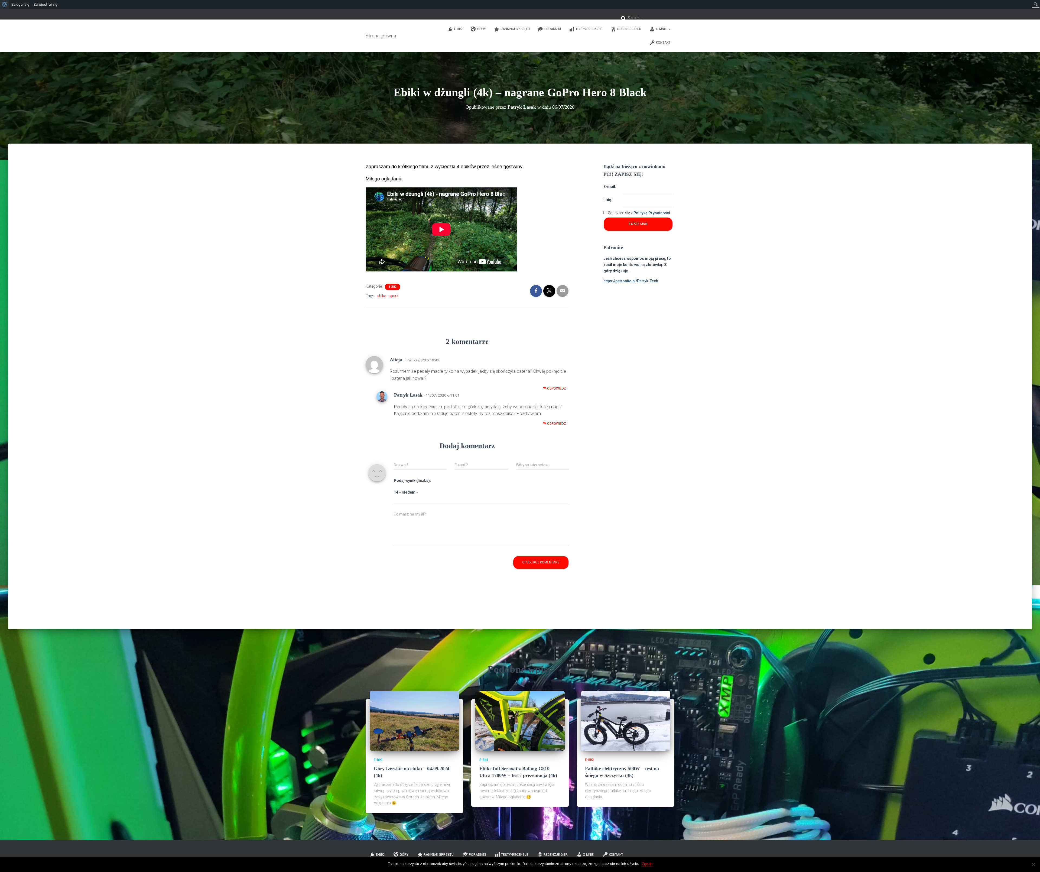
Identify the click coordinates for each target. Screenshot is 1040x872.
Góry (481, 29)
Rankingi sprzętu (515, 29)
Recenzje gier (629, 29)
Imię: (607, 199)
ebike (381, 296)
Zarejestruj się (46, 4)
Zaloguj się (20, 4)
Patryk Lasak (408, 395)
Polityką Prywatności (651, 213)
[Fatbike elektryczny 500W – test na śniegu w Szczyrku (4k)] (625, 720)
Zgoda (647, 863)
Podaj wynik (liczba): (412, 480)
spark (393, 296)
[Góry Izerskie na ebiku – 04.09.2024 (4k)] (414, 720)
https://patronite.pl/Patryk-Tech (630, 281)
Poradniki (552, 29)
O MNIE (662, 29)
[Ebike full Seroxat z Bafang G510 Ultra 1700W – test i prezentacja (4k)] (520, 720)
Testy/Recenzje (589, 29)
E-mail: (609, 186)
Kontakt (663, 42)
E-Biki (458, 29)
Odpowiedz (556, 388)
